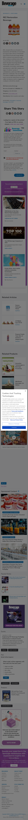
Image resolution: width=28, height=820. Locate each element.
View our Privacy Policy (16, 420)
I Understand (14, 427)
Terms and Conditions (17, 411)
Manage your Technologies (14, 423)
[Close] (25, 390)
